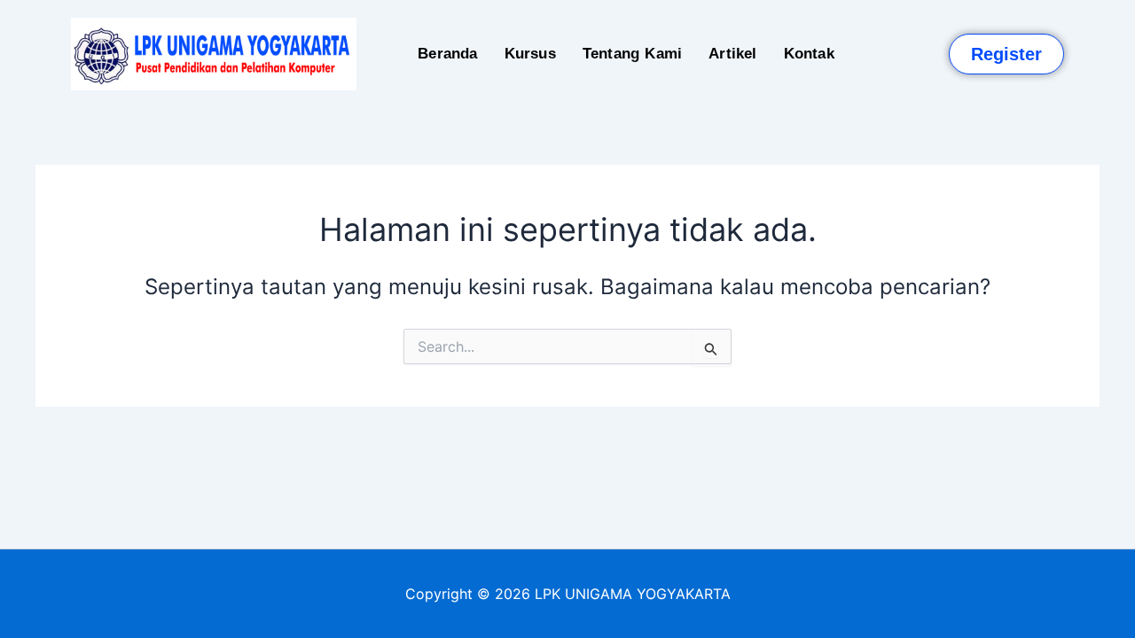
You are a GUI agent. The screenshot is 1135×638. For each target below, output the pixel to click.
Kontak (809, 53)
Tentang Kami (632, 53)
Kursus (530, 53)
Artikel (732, 53)
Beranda (447, 53)
